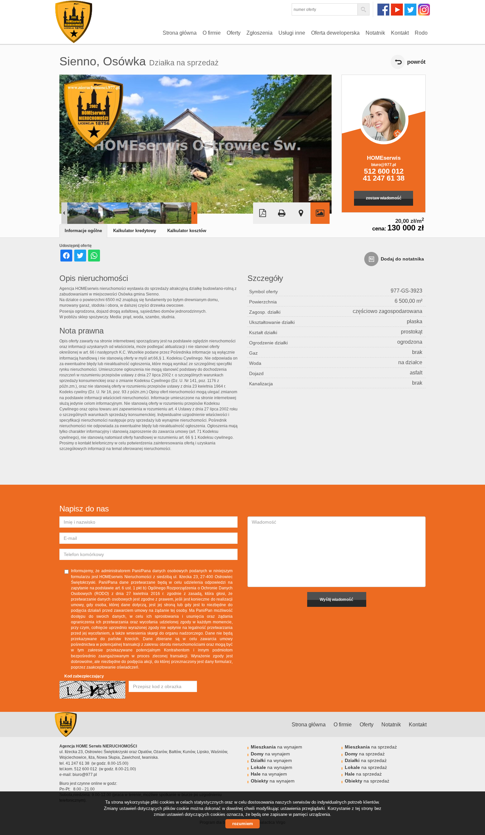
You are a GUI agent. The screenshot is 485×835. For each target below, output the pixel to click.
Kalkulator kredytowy (134, 230)
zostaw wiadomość (384, 198)
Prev (64, 213)
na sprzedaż (371, 746)
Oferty (234, 33)
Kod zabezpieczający (84, 676)
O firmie (212, 33)
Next (194, 213)
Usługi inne (291, 33)
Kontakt (400, 33)
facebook (383, 9)
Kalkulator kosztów (186, 230)
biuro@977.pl (383, 164)
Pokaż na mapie (300, 213)
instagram (424, 9)
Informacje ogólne (83, 230)
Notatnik (375, 33)
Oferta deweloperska (335, 33)
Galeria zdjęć (320, 213)
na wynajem (276, 746)
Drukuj (281, 213)
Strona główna (180, 33)
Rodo (421, 33)
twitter (410, 9)
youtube (397, 9)
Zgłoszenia (259, 33)
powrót (416, 62)
